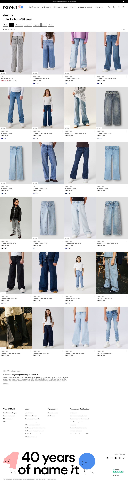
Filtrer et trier (7, 29)
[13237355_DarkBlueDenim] (33, 303)
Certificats (51, 416)
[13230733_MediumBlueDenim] (33, 83)
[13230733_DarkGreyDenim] (36, 83)
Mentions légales (76, 431)
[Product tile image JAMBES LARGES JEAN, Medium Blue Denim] (48, 53)
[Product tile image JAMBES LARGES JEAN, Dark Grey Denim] (16, 273)
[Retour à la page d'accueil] (13, 7)
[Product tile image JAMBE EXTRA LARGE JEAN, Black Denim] (16, 328)
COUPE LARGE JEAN (104, 298)
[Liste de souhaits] (118, 7)
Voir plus (5, 383)
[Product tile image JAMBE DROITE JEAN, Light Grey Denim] (16, 218)
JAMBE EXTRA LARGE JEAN (106, 78)
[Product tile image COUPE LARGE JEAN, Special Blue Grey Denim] (112, 273)
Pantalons (19, 25)
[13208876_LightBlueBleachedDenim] (1, 193)
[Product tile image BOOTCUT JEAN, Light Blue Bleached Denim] (16, 163)
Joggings (28, 25)
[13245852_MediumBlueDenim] (33, 193)
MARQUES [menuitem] (99, 7)
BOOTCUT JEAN (6, 133)
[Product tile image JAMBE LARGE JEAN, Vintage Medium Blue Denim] (112, 108)
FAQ (4, 422)
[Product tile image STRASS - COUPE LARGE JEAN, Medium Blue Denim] (112, 218)
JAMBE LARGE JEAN (72, 78)
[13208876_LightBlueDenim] (5, 138)
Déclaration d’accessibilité (79, 434)
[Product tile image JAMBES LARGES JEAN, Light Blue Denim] (80, 218)
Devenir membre (9, 416)
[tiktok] (123, 458)
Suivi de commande (32, 419)
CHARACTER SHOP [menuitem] (85, 7)
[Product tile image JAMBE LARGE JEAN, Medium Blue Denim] (48, 163)
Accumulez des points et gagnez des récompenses (64, 1)
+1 (6, 248)
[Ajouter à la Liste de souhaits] (30, 76)
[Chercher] (109, 7)
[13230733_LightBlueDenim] (65, 248)
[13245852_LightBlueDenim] (35, 193)
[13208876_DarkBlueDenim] (3, 138)
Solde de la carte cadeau (34, 434)
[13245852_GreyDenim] (36, 193)
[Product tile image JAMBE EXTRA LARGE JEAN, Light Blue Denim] (80, 328)
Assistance (29, 413)
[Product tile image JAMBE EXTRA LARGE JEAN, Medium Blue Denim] (112, 53)
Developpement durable (78, 416)
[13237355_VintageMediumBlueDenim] (35, 303)
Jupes (44, 25)
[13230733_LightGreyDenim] (37, 83)
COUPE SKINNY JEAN (104, 353)
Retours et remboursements (35, 428)
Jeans (11, 25)
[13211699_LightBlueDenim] (99, 138)
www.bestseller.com (51, 479)
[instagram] (111, 458)
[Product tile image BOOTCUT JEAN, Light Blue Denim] (112, 163)
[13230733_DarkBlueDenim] (35, 83)
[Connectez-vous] (113, 7)
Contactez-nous (31, 437)
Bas (13, 371)
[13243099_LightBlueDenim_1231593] (67, 83)
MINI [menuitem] (46, 7)
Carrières (73, 413)
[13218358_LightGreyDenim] (1, 248)
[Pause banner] (123, 1)
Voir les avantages (9, 413)
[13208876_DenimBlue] (65, 193)
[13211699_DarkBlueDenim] (100, 138)
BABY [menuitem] (34, 7)
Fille (9, 371)
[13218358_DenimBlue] (5, 248)
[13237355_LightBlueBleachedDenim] (36, 303)
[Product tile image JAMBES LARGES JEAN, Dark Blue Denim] (48, 328)
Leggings (37, 25)
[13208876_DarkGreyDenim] (4, 138)
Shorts (51, 25)
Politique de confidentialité (79, 419)
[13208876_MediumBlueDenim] (1, 138)
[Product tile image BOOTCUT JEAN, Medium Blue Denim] (16, 108)
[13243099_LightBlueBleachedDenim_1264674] (65, 83)
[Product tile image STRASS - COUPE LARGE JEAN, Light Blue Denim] (80, 108)
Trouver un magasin (32, 422)
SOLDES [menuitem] (73, 7)
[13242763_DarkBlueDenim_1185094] (33, 358)
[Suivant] (30, 53)
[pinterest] (119, 458)
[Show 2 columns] (122, 30)
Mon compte (7, 419)
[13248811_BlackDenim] (101, 83)
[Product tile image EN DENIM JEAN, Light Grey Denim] (16, 53)
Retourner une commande (34, 431)
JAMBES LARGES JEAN (41, 78)
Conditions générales (77, 422)
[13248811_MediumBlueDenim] (97, 83)
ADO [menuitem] (66, 7)
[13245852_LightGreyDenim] (37, 193)
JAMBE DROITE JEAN (8, 243)
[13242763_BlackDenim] (35, 358)
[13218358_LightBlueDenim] (4, 248)
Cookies (73, 425)
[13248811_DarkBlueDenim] (99, 83)
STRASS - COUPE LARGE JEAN (75, 133)
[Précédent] (2, 53)
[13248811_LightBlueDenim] (100, 83)
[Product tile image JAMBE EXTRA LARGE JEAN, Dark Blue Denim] (48, 108)
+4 (38, 83)
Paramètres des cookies (78, 428)
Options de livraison (32, 425)
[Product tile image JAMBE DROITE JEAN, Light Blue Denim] (80, 273)
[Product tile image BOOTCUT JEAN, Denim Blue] (80, 163)
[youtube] (115, 458)
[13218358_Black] (3, 248)
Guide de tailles (30, 416)
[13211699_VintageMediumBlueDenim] (97, 138)
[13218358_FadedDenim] (69, 303)
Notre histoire (52, 413)
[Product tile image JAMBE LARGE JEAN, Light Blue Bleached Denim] (80, 53)
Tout (5, 25)
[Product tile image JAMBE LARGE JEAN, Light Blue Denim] (48, 218)
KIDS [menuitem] (57, 7)
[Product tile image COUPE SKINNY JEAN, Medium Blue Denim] (112, 328)
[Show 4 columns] (124, 30)
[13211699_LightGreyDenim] (101, 138)
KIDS (4, 371)
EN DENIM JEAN (7, 78)
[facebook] (107, 458)
